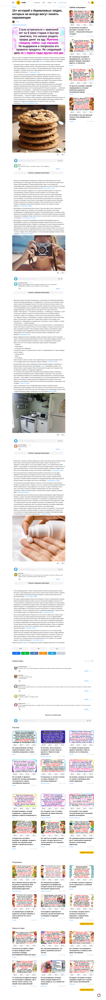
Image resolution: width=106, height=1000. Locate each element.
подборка (25, 642)
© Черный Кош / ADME (25, 206)
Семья (13, 754)
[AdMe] (21, 3)
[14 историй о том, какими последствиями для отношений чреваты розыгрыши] (81, 800)
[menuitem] (37, 2)
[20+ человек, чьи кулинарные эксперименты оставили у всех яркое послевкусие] (81, 938)
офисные (42, 61)
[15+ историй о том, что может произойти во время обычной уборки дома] (53, 800)
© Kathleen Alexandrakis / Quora (29, 103)
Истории (14, 7)
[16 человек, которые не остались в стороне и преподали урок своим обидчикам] (81, 766)
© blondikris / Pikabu (30, 628)
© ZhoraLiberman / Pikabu (26, 233)
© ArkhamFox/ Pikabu (22, 492)
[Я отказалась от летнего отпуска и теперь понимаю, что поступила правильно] (53, 766)
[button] (20, 648)
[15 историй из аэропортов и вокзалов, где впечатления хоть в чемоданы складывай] (53, 901)
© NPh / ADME (53, 391)
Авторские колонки (45, 783)
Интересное (44, 955)
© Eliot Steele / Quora (37, 640)
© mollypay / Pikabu (45, 514)
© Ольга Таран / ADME (31, 596)
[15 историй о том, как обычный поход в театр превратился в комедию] (81, 104)
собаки (43, 366)
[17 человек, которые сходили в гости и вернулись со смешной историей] (81, 872)
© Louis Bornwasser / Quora (28, 218)
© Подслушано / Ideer (34, 72)
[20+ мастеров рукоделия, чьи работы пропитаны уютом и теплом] (53, 938)
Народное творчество (46, 756)
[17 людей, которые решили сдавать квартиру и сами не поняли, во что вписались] (81, 737)
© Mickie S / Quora (24, 383)
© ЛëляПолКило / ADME (53, 480)
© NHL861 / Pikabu (52, 361)
